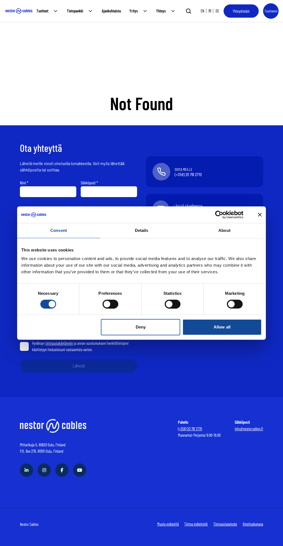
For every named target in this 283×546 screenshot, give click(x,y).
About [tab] (224, 230)
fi (210, 11)
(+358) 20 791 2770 (190, 428)
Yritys (133, 11)
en (202, 11)
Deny (141, 327)
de (217, 11)
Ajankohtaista (111, 11)
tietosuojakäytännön (59, 343)
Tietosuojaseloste (225, 524)
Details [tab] (141, 230)
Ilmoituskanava (253, 524)
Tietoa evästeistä (196, 524)
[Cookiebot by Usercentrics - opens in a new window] (223, 215)
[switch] (110, 303)
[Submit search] (188, 11)
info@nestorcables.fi (249, 428)
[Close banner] (260, 215)
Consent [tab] (58, 230)
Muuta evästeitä (168, 524)
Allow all (222, 327)
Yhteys (161, 11)
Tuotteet (42, 11)
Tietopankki (75, 11)
